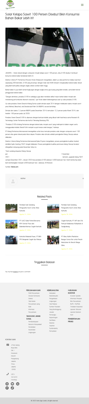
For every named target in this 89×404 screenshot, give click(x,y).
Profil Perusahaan (34, 293)
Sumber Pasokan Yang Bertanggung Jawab (55, 309)
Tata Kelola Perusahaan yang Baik (34, 304)
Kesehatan (32, 330)
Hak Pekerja (53, 304)
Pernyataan (53, 331)
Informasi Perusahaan (32, 311)
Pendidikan (32, 327)
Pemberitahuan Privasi (74, 320)
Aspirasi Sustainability (53, 327)
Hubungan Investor (72, 291)
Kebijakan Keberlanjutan (53, 294)
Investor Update (75, 296)
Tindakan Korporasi (76, 307)
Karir (71, 315)
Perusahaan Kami (33, 290)
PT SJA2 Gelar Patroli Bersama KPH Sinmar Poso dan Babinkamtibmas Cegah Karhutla (30, 224)
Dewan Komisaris (34, 296)
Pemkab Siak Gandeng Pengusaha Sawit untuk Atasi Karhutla (29, 208)
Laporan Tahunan (75, 309)
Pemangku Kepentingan (53, 316)
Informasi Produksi (76, 298)
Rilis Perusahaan (75, 301)
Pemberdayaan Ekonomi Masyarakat (35, 323)
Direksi (31, 298)
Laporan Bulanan (75, 312)
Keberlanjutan (53, 290)
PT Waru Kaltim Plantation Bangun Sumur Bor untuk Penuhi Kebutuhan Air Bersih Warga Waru (71, 241)
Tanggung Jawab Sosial (33, 317)
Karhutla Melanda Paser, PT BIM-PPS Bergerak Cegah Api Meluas (31, 238)
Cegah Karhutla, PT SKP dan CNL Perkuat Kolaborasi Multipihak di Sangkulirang (72, 224)
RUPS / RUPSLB (75, 304)
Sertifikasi (52, 320)
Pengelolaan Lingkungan (53, 300)
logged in (15, 272)
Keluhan (51, 323)
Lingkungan (32, 332)
